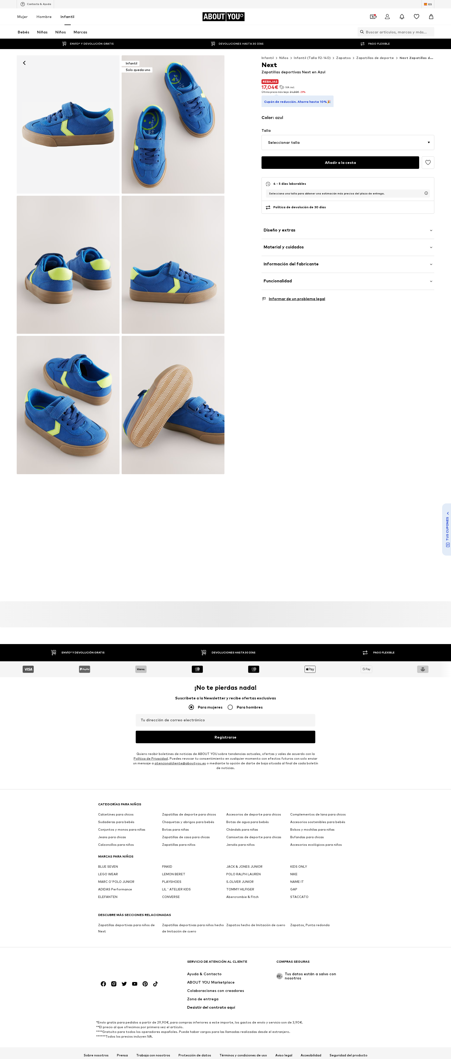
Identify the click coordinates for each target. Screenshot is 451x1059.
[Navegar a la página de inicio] (126, 964)
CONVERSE (171, 897)
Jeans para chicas (112, 837)
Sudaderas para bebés (116, 822)
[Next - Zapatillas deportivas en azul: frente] (68, 124)
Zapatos (343, 58)
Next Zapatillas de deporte (423, 58)
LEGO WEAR (108, 874)
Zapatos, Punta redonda (310, 925)
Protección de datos (195, 1055)
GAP (293, 889)
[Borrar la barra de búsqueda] (430, 32)
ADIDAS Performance (115, 889)
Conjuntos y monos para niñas (121, 829)
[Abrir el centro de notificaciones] (402, 16)
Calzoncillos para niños (116, 845)
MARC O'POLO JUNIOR (116, 882)
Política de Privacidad (151, 758)
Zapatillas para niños (178, 845)
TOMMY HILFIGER (240, 889)
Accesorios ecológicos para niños (316, 845)
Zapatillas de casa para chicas (186, 837)
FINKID (167, 866)
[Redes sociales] (103, 984)
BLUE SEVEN (108, 866)
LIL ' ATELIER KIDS (176, 889)
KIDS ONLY (298, 866)
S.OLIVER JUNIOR (240, 882)
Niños (283, 58)
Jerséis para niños (240, 845)
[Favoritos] (416, 17)
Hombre (44, 16)
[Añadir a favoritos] (428, 162)
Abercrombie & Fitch (242, 897)
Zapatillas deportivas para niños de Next (126, 928)
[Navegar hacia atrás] (24, 62)
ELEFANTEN (107, 897)
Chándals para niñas (242, 829)
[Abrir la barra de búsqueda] (361, 31)
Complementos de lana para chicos (318, 814)
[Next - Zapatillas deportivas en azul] (68, 265)
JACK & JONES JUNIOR (244, 866)
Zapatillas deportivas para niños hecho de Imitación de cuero (193, 928)
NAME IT (297, 882)
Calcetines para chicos (116, 814)
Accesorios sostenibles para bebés (317, 822)
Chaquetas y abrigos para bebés (188, 822)
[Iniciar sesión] (387, 17)
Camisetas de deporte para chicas (253, 837)
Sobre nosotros (96, 1055)
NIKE (294, 874)
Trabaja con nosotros (153, 1055)
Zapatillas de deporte (375, 58)
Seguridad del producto (348, 1055)
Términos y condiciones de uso (243, 1055)
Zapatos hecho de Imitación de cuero (255, 925)
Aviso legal (283, 1055)
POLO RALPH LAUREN (243, 874)
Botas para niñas (175, 829)
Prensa (122, 1055)
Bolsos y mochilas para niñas (312, 829)
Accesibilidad (311, 1055)
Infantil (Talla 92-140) (312, 58)
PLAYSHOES (171, 882)
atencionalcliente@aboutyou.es (180, 763)
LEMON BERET (173, 874)
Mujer (22, 16)
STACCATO (299, 897)
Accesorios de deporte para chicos (253, 814)
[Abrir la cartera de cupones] (373, 17)
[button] (348, 142)
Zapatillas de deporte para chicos (189, 814)
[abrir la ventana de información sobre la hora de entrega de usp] (426, 193)
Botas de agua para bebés (247, 822)
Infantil (67, 16)
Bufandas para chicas (307, 837)
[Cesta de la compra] (431, 17)
